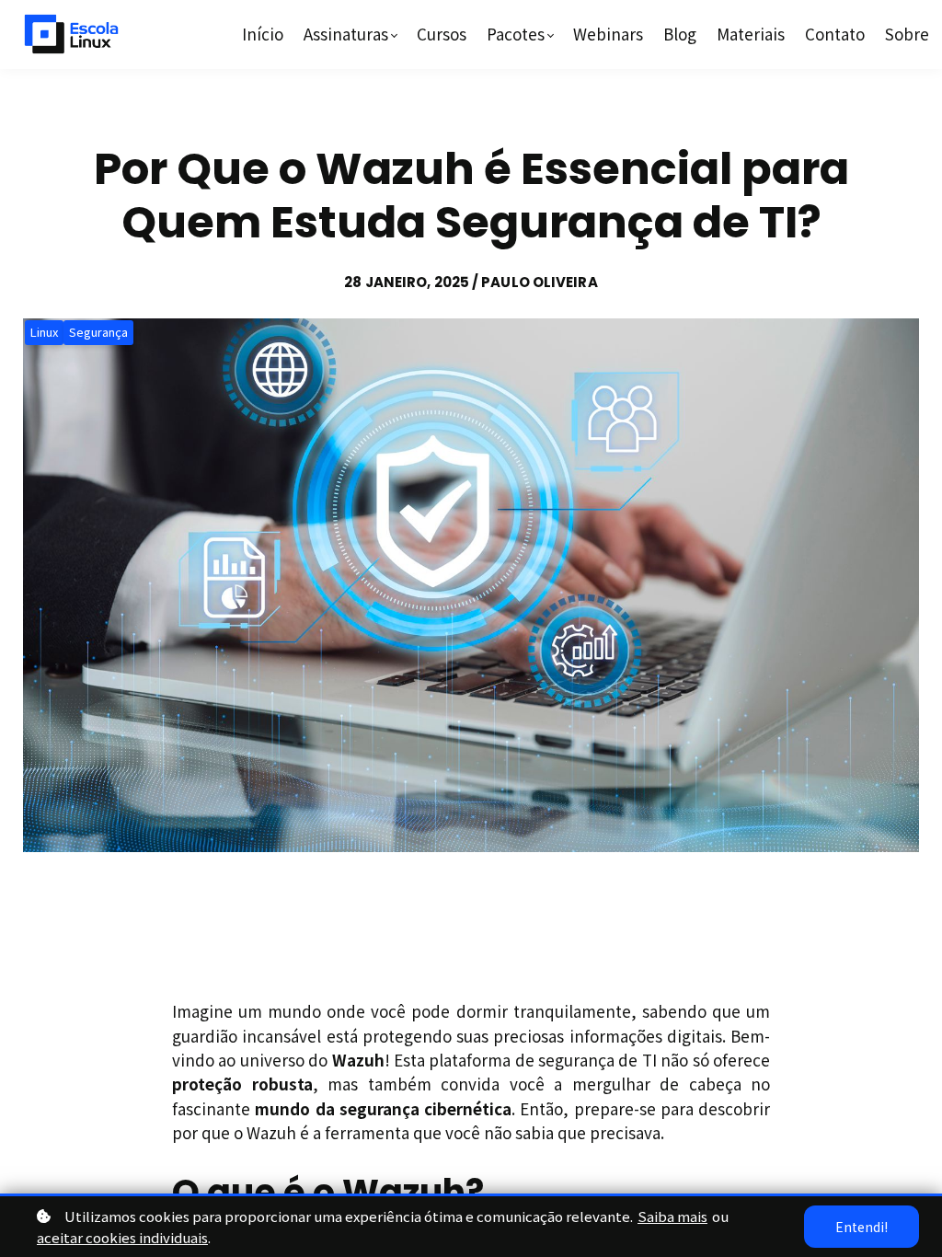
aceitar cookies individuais (122, 1237)
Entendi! (861, 1226)
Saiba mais (672, 1216)
